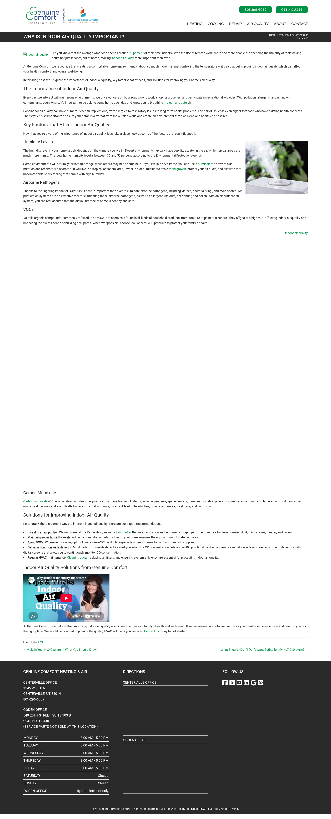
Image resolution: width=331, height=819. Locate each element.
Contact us (151, 631)
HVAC (280, 35)
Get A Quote (291, 10)
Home (272, 35)
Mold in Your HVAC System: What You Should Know (62, 649)
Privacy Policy (176, 809)
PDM (236, 809)
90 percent (136, 53)
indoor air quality (122, 58)
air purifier (124, 532)
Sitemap (201, 809)
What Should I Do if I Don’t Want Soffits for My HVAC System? (262, 649)
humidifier (205, 164)
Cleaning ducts (77, 557)
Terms (191, 809)
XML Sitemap (216, 809)
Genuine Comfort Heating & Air (118, 809)
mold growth (177, 169)
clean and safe (177, 102)
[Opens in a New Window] (225, 683)
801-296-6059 (255, 10)
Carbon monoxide (35, 501)
